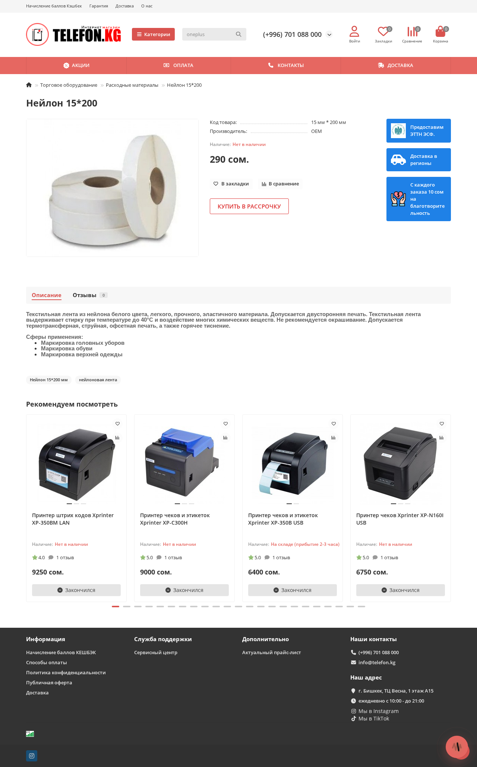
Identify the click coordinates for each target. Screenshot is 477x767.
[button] (115, 606)
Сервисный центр (155, 652)
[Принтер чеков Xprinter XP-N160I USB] (400, 463)
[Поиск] (238, 34)
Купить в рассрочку (249, 206)
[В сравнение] (117, 438)
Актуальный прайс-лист (271, 652)
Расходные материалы (132, 85)
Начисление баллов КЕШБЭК (61, 652)
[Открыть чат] (457, 747)
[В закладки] (117, 423)
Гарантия (98, 6)
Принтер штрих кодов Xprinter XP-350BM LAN (73, 519)
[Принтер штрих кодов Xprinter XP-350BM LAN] (76, 463)
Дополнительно (265, 639)
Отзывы (89, 295)
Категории (157, 34)
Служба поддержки (163, 639)
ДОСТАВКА (400, 65)
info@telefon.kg (376, 662)
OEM (316, 131)
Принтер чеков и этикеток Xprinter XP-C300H (175, 519)
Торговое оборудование (68, 85)
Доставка (125, 6)
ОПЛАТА (183, 65)
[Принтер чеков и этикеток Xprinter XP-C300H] (184, 463)
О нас (146, 6)
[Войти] (354, 31)
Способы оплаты (46, 662)
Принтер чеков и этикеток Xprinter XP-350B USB (283, 519)
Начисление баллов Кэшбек (54, 6)
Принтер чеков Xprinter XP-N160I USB (399, 519)
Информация (45, 639)
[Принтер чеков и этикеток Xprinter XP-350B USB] (292, 463)
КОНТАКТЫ (291, 65)
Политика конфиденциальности (66, 672)
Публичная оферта (49, 682)
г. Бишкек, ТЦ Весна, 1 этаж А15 (395, 690)
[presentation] (26, 507)
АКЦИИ (80, 65)
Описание (46, 295)
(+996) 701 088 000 (292, 34)
